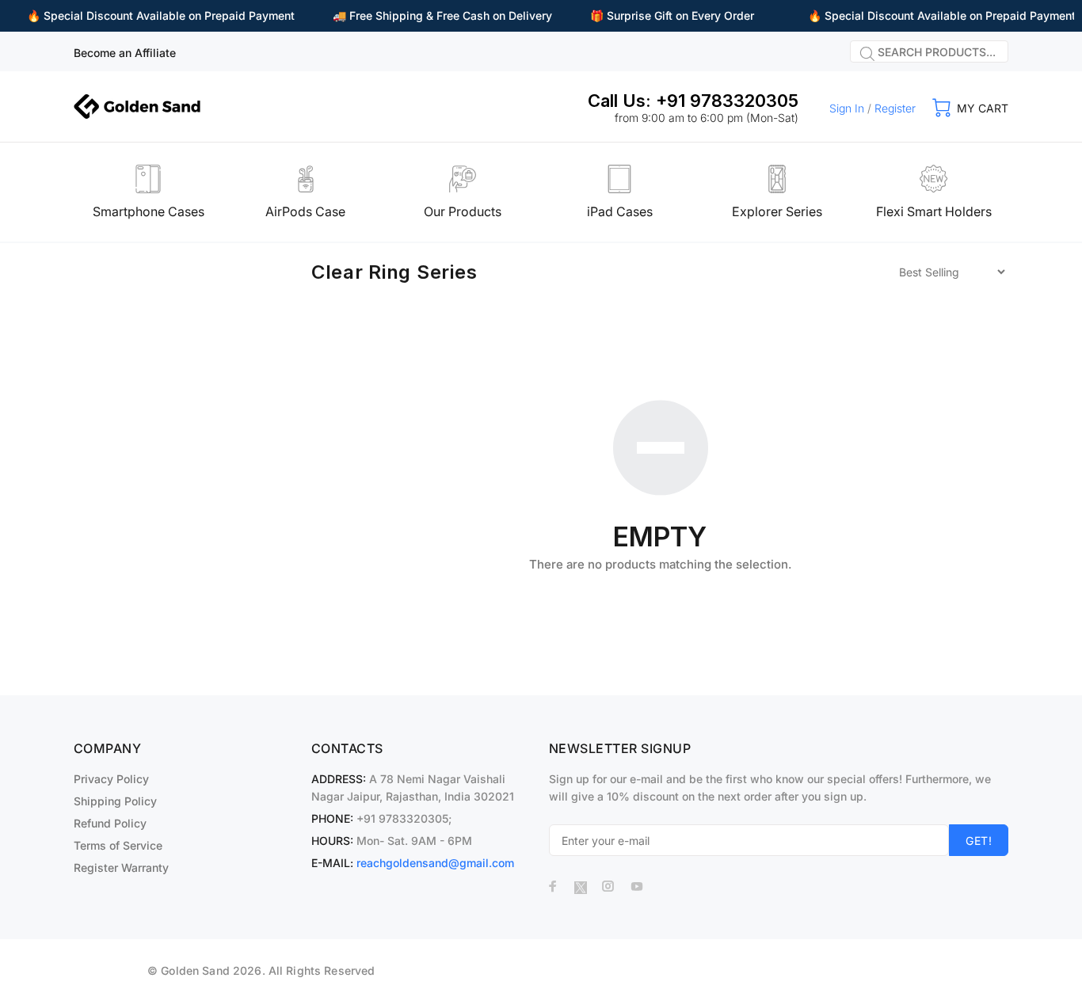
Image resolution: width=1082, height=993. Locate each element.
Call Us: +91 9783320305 (693, 100)
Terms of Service (118, 845)
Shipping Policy (115, 801)
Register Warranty (121, 867)
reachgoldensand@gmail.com (435, 862)
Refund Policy (110, 823)
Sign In (846, 108)
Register (895, 108)
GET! (979, 840)
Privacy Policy (111, 779)
